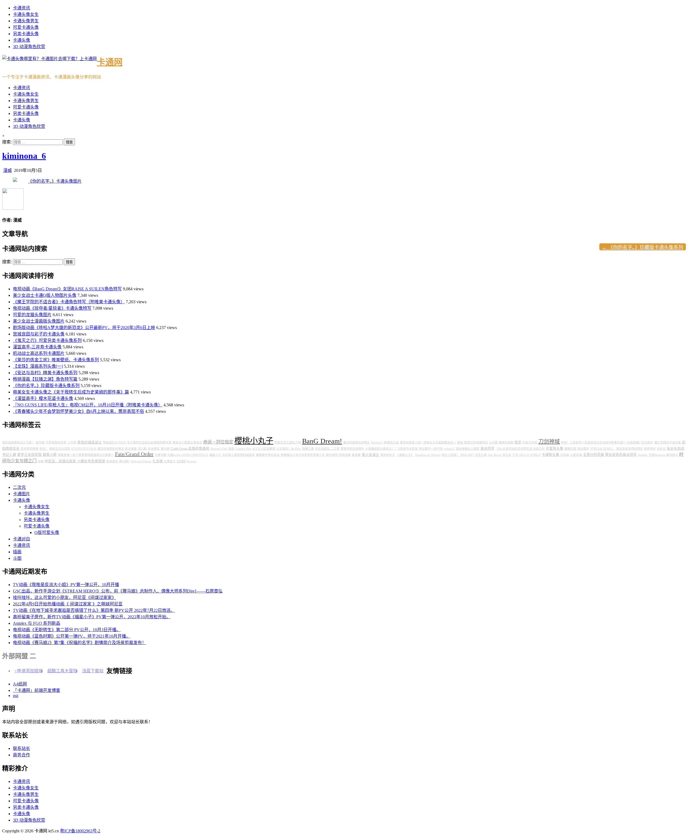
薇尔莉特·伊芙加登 (338, 454)
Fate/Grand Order (134, 454)
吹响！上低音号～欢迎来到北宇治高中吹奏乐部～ (593, 442)
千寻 (515, 454)
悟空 (517, 442)
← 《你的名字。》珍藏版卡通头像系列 (642, 247)
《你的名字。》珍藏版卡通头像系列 (46, 385)
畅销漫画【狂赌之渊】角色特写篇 (45, 379)
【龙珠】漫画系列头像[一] (38, 366)
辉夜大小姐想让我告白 (187, 442)
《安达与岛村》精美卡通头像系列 (45, 372)
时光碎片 (647, 442)
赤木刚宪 (154, 448)
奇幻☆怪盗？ (450, 454)
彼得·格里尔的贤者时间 (472, 442)
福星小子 (215, 454)
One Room (494, 454)
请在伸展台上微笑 (467, 448)
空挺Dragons (657, 454)
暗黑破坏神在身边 (268, 454)
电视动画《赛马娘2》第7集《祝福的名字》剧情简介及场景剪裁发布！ (79, 642)
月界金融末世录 (56, 442)
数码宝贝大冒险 (59, 448)
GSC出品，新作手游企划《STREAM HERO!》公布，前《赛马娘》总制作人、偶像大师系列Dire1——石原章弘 (118, 591)
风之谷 (506, 454)
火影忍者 (576, 454)
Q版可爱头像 (46, 532)
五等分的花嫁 (593, 455)
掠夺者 (40, 442)
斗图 (17, 558)
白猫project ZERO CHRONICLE (187, 454)
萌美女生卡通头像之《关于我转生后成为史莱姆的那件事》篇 (71, 392)
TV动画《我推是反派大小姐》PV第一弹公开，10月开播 (66, 584)
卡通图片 (21, 494)
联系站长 (21, 748)
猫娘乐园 (570, 448)
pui (15, 695)
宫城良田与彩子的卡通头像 (38, 334)
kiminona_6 (24, 156)
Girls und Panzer (141, 461)
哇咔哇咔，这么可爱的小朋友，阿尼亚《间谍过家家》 (64, 597)
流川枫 (142, 448)
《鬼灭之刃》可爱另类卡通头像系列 (47, 340)
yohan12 (449, 448)
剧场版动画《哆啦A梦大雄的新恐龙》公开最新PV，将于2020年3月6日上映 (84, 327)
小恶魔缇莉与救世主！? (380, 448)
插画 (17, 552)
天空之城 (481, 454)
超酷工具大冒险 (62, 671)
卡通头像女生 (26, 14)
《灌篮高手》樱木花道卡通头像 (43, 398)
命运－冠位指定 (218, 442)
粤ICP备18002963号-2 (80, 831)
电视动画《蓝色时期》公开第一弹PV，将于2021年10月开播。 (71, 636)
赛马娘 (165, 448)
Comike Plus (243, 448)
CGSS (181, 461)
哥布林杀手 (387, 454)
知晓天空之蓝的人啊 (287, 442)
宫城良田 (112, 461)
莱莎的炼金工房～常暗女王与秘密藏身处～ (428, 442)
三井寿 (71, 442)
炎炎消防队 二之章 (327, 448)
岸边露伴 (583, 448)
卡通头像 (21, 40)
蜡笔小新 (50, 455)
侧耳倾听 (650, 448)
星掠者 (356, 454)
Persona (191, 461)
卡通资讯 (21, 8)
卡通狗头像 (550, 455)
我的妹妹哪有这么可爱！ (18, 442)
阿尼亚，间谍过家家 (60, 461)
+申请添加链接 (29, 671)
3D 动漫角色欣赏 (29, 46)
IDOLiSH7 (467, 454)
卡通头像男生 (26, 21)
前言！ (44, 448)
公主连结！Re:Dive (288, 448)
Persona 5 (377, 442)
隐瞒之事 (308, 448)
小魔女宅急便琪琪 (91, 461)
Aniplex (643, 454)
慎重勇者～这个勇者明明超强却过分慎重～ (86, 454)
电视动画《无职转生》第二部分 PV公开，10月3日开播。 (67, 629)
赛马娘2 (124, 461)
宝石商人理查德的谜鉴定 (238, 454)
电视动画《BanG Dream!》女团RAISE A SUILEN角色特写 (67, 289)
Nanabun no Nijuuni (427, 454)
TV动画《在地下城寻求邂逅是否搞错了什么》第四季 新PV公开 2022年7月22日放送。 (94, 610)
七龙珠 (157, 461)
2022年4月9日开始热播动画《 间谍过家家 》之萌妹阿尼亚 (68, 604)
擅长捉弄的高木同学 (621, 455)
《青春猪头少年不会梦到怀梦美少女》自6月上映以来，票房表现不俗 (78, 411)
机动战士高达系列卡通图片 (38, 353)
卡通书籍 (160, 454)
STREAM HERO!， (602, 448)
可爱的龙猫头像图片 (32, 314)
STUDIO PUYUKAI (83, 448)
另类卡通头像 (26, 33)
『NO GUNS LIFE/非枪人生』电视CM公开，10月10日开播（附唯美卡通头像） (87, 405)
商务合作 (21, 755)
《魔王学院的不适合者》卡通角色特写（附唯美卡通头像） (69, 301)
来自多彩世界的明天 (629, 448)
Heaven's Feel (218, 448)
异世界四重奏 (29, 448)
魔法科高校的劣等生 (356, 442)
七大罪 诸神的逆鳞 (501, 442)
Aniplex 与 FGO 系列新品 (36, 623)
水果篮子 (170, 461)
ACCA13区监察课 (263, 448)
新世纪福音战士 (89, 442)
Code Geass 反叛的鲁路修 (190, 448)
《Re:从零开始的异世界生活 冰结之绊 (520, 448)
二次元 (19, 487)
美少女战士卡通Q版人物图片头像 (44, 295)
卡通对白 (21, 539)
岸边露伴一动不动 (431, 448)
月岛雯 (564, 454)
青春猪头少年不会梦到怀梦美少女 (303, 454)
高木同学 (487, 448)
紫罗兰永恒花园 (29, 455)
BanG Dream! (322, 441)
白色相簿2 (633, 442)
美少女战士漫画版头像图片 (38, 321)
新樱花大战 (391, 442)
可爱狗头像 (554, 448)
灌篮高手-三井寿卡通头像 (37, 347)
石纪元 (661, 448)
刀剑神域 (549, 442)
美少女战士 (370, 455)
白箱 (41, 461)
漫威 (7, 170)
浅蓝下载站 (92, 671)
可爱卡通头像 (26, 27)
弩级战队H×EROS (114, 442)
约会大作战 (529, 442)
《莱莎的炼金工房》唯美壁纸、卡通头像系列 (56, 359)
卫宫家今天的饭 (407, 448)
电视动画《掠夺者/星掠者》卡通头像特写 (52, 308)
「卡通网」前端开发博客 (36, 690)
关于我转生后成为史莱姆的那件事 (149, 442)
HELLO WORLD (530, 454)
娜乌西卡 (672, 454)
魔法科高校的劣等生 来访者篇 (117, 448)
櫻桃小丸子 (253, 440)
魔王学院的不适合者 (667, 442)
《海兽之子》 (405, 454)
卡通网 (110, 62)
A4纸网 (20, 684)
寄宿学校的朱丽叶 (352, 448)
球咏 (231, 448)
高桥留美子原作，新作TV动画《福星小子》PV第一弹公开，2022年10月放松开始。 (92, 617)
